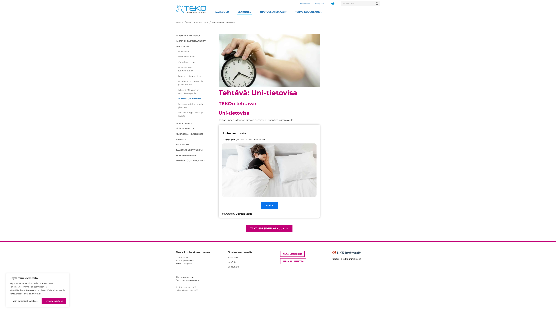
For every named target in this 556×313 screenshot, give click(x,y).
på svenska (304, 3)
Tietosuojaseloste (184, 277)
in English (319, 3)
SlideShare (233, 266)
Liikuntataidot (185, 123)
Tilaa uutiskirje (292, 254)
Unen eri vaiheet (186, 56)
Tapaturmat (183, 144)
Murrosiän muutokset (189, 134)
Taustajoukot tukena (189, 150)
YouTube (232, 262)
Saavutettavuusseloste (187, 280)
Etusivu (179, 22)
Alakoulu (222, 12)
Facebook (233, 257)
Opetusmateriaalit (273, 12)
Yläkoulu (244, 12)
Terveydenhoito (186, 155)
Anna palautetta (293, 261)
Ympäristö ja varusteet (190, 160)
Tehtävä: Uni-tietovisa (189, 98)
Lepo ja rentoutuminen (189, 76)
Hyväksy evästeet (54, 301)
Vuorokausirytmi (186, 62)
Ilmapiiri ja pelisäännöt (191, 41)
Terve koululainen (308, 12)
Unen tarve (183, 51)
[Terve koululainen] (191, 9)
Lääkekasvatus (185, 128)
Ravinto (181, 139)
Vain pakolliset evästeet (25, 301)
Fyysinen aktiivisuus (188, 35)
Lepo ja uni (202, 22)
